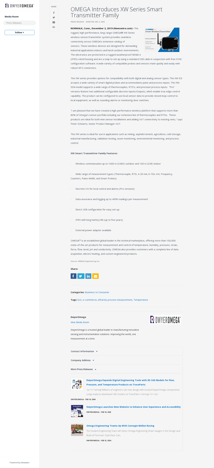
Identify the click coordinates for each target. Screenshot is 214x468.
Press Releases (14, 22)
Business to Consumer (97, 292)
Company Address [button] (81, 360)
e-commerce (90, 299)
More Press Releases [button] (82, 369)
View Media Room (80, 322)
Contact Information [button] (83, 351)
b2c (80, 299)
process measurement (120, 299)
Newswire (25, 462)
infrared (102, 299)
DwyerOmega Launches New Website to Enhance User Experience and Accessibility (133, 406)
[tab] (126, 351)
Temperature (140, 299)
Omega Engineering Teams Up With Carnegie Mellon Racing (120, 425)
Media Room (12, 16)
